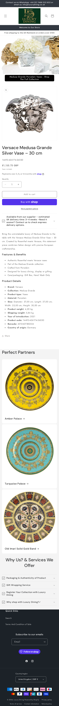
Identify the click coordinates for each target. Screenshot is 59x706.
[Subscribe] (44, 642)
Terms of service (16, 704)
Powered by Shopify (32, 700)
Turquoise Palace (15, 483)
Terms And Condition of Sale (18, 624)
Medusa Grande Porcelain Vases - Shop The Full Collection (29, 78)
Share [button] (7, 335)
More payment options (29, 208)
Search (8, 618)
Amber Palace (13, 418)
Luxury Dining (19, 700)
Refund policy (47, 704)
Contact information (31, 704)
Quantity (5, 179)
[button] (5, 16)
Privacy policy (47, 700)
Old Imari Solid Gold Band (20, 548)
